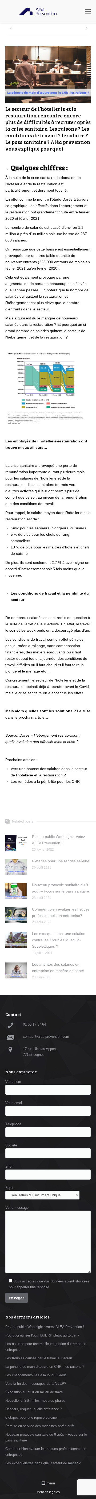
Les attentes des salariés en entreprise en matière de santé (58, 967)
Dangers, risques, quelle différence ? (33, 1409)
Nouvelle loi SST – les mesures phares (35, 1401)
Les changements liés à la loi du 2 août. (36, 1375)
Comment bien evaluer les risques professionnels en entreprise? (61, 912)
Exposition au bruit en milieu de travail (34, 1392)
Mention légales (48, 1492)
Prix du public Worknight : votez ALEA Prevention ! (58, 839)
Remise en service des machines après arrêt (39, 1426)
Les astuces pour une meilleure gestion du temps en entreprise (45, 1347)
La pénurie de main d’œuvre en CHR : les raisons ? (44, 1367)
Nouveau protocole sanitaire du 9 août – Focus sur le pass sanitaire (60, 888)
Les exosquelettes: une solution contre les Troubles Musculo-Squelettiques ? (58, 939)
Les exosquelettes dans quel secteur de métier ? (43, 1463)
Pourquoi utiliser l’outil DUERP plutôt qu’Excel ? (42, 1335)
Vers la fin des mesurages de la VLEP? (35, 1384)
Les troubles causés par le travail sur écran (38, 1358)
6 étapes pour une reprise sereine (60, 861)
